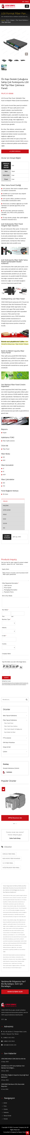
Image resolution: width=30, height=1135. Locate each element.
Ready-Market (22, 1132)
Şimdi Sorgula (15, 151)
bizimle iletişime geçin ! (17, 967)
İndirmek (9, 772)
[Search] (27, 699)
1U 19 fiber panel (8, 863)
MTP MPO (22, 965)
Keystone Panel (13, 961)
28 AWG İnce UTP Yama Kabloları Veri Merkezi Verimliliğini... (13, 1067)
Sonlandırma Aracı (7, 963)
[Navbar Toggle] (27, 6)
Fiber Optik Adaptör (7, 965)
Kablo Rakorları (6, 961)
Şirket (5, 1103)
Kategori (12, 20)
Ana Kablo (19, 963)
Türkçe (26, 1)
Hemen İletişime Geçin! (15, 991)
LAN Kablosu (12, 957)
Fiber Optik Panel (6, 22)
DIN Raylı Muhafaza (9, 742)
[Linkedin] (5, 1019)
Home (7, 20)
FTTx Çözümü (7, 738)
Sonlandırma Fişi (19, 957)
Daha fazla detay (15, 838)
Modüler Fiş (5, 959)
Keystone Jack (12, 959)
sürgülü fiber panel (9, 854)
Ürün (5, 1106)
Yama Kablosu (19, 959)
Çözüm (5, 751)
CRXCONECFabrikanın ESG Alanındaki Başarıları (12, 1085)
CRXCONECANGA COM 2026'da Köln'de (13, 1059)
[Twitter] (3, 1019)
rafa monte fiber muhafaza (11, 858)
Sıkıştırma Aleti (21, 961)
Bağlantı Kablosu (16, 965)
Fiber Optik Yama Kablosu (11, 726)
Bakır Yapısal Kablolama (10, 715)
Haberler (6, 1112)
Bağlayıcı (24, 959)
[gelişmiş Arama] (27, 1133)
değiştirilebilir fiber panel (11, 867)
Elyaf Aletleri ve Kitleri (9, 732)
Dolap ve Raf (7, 747)
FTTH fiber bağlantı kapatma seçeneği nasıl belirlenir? (15, 1076)
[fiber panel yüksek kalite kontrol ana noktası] (4, 67)
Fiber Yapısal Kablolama (22, 20)
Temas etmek (7, 1115)
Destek (6, 1119)
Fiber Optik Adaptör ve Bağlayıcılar (13, 729)
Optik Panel (14, 963)
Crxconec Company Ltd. (20, 1127)
